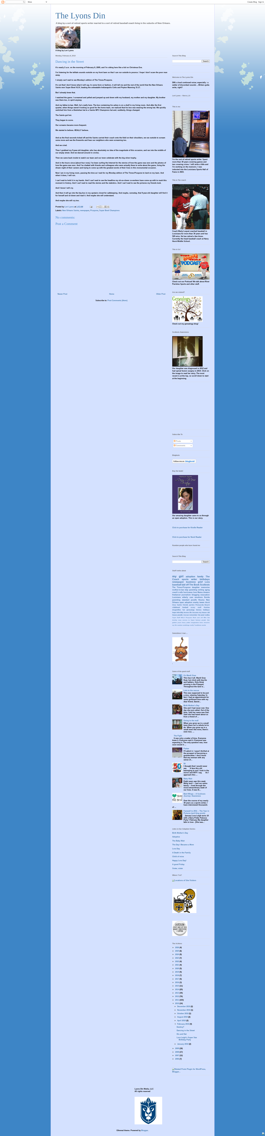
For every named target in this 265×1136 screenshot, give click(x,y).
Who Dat (207, 617)
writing (201, 590)
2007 (177, 1055)
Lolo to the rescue (191, 690)
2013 (177, 993)
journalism (186, 595)
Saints (179, 605)
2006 (177, 1059)
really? (192, 625)
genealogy (190, 610)
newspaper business (184, 582)
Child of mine (178, 856)
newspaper (84, 210)
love (195, 592)
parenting (176, 600)
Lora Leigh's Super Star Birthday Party (187, 1038)
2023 (177, 958)
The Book (194, 585)
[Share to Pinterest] (108, 206)
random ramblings (183, 625)
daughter (196, 587)
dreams (206, 592)
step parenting (191, 590)
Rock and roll (198, 617)
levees (186, 612)
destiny (174, 620)
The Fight (178, 736)
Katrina (207, 607)
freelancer (176, 595)
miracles (207, 622)
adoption (190, 576)
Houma (201, 600)
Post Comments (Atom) (117, 300)
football (185, 607)
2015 (177, 986)
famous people (201, 620)
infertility (180, 612)
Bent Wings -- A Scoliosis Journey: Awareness (194, 795)
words (204, 625)
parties (192, 605)
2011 (177, 1000)
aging (207, 590)
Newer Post (62, 294)
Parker (186, 749)
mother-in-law (178, 590)
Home (111, 294)
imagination (195, 622)
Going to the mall (191, 721)
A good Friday (178, 864)
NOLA (183, 617)
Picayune (94, 210)
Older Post (160, 294)
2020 (177, 968)
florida (207, 597)
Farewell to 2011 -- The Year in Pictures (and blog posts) (196, 812)
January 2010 (183, 1044)
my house (203, 612)
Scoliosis (205, 585)
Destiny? (180, 1027)
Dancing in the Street (186, 1030)
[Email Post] (91, 207)
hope (174, 612)
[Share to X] (103, 206)
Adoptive (176, 837)
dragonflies (176, 610)
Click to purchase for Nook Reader (187, 537)
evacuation (205, 595)
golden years (176, 622)
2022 (177, 961)
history (199, 610)
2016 (177, 982)
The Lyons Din (80, 15)
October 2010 (183, 1013)
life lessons (194, 612)
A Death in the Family (181, 853)
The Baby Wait (178, 841)
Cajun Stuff (176, 617)
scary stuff (196, 607)
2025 (177, 951)
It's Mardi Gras (190, 675)
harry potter (186, 622)
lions (201, 622)
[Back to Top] (263, 1133)
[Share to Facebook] (105, 206)
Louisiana (176, 597)
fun (183, 610)
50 (185, 764)
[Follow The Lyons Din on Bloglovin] (184, 463)
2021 (177, 965)
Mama (200, 592)
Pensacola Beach (202, 605)
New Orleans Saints (70, 210)
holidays (206, 610)
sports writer (189, 579)
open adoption (186, 602)
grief (200, 582)
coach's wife (177, 592)
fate (208, 620)
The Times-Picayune (181, 587)
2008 (177, 1052)
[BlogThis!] (100, 206)
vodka (207, 615)
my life (174, 625)
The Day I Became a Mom (183, 845)
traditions (198, 625)
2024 (177, 954)
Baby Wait (188, 779)
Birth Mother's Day (191, 705)
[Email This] (97, 206)
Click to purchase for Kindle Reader (187, 528)
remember (193, 615)
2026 (177, 947)
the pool (201, 615)
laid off (185, 585)
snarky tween (198, 602)
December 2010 (184, 1006)
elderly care (187, 597)
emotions (199, 597)
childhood (176, 607)
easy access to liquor (186, 620)
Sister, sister (177, 868)
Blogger (144, 1130)
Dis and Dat (181, 1034)
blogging (195, 595)
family (200, 576)
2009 (177, 1048)
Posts (178, 441)
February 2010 (183, 1024)
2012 (177, 996)
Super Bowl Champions (109, 210)
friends (185, 605)
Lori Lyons (69, 207)
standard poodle (189, 600)
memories (205, 587)
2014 (177, 989)
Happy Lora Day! (179, 860)
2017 (177, 979)
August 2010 (182, 1017)
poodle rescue (183, 615)
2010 (177, 1003)
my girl (177, 576)
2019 (177, 972)
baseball (176, 585)
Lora (207, 582)
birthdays (205, 579)
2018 (177, 975)
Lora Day (176, 849)
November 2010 (184, 1010)
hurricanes (188, 592)
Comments (180, 446)
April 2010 (181, 1020)
